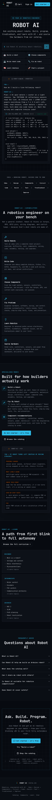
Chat (38, 795)
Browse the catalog (15, 439)
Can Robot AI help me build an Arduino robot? (23, 662)
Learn (32, 795)
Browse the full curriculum (15, 544)
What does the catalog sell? (15, 669)
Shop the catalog (27, 753)
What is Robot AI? (10, 656)
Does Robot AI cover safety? (15, 690)
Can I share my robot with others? (18, 675)
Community (24, 795)
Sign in (28, 4)
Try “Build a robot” (26, 747)
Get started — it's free (18, 433)
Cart (20, 4)
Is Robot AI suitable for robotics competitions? (18, 682)
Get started (41, 4)
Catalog (16, 795)
